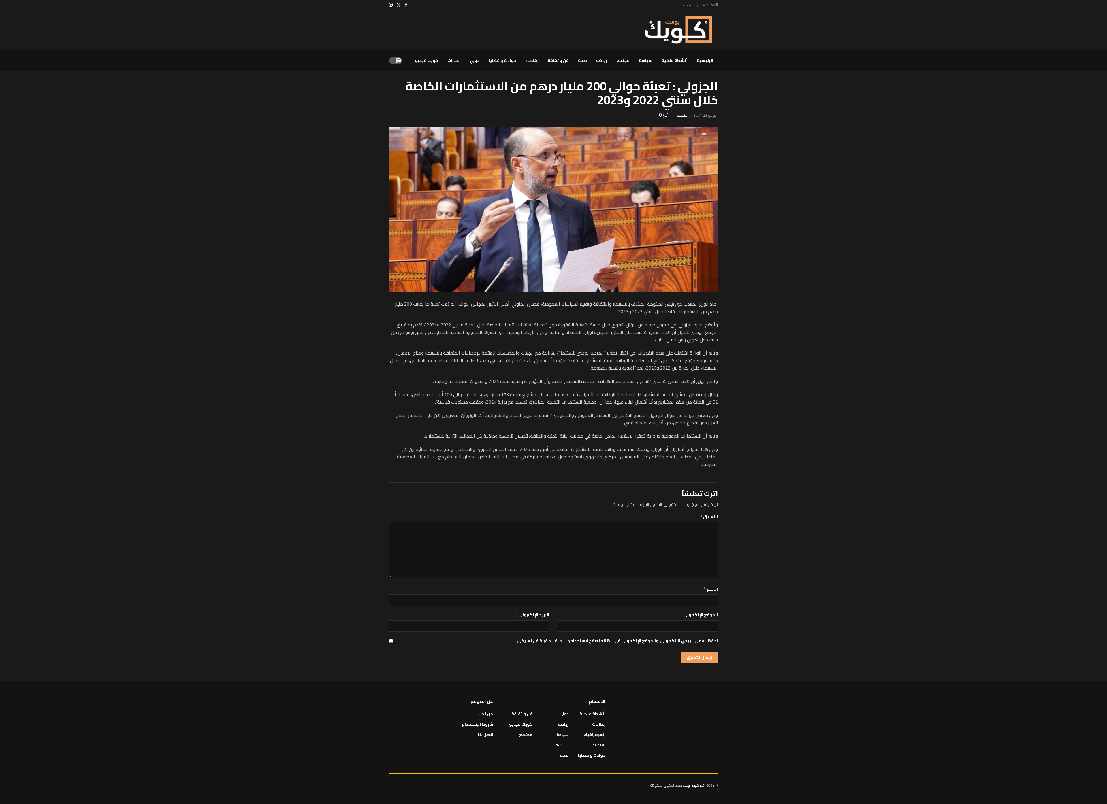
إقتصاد (532, 60)
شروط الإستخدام (477, 724)
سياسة (645, 60)
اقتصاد (683, 115)
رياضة (601, 60)
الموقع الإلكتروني (700, 615)
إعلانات (454, 60)
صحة (582, 60)
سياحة (562, 734)
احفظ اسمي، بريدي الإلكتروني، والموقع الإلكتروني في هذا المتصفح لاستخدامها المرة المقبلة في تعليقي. (617, 640)
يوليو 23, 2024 (704, 115)
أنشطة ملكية (675, 60)
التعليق (708, 517)
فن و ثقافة (558, 60)
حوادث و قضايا (502, 60)
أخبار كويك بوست (694, 785)
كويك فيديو (426, 60)
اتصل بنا (485, 734)
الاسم (710, 589)
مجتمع (623, 60)
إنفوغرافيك (594, 734)
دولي (474, 60)
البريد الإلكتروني (532, 615)
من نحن (486, 714)
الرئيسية (705, 60)
